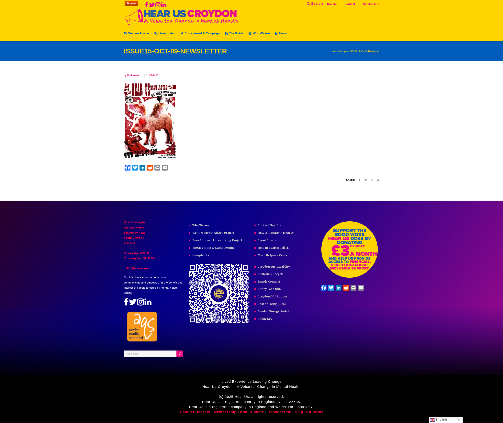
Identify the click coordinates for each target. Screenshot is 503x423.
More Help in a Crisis (272, 255)
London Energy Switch (274, 311)
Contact (349, 4)
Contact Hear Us (269, 225)
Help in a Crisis (309, 412)
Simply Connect (269, 281)
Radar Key (265, 319)
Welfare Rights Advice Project (213, 233)
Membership (371, 4)
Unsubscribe (279, 412)
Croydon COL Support (273, 296)
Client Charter (268, 240)
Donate (332, 4)
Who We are (200, 225)
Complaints (200, 255)
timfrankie (133, 75)
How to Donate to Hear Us (276, 233)
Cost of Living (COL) (272, 304)
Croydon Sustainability (274, 266)
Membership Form (230, 412)
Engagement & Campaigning (213, 248)
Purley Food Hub (269, 289)
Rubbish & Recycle (271, 274)
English (441, 419)
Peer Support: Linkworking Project (217, 240)
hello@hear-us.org (136, 268)
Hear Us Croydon (340, 51)
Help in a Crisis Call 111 (273, 248)
